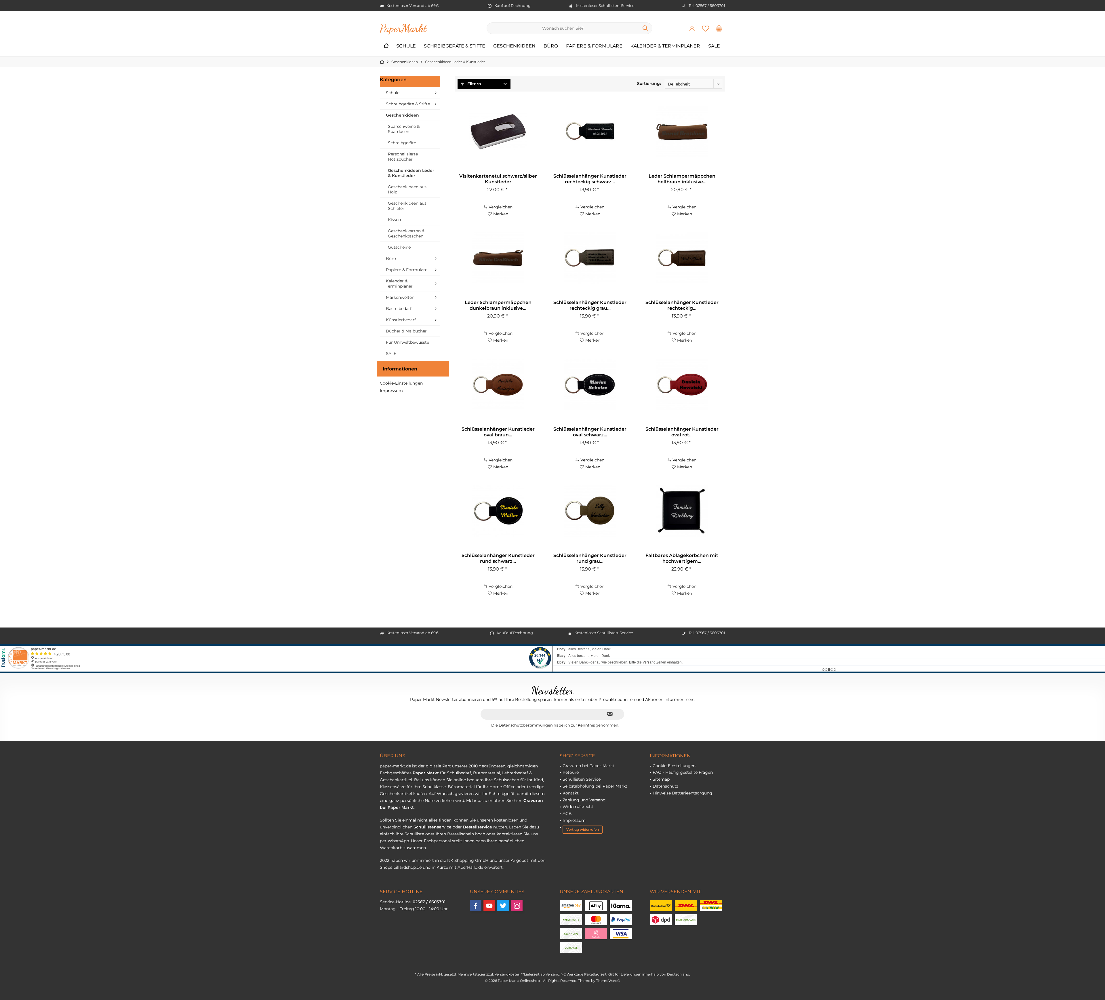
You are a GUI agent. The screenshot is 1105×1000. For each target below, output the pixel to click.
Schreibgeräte (402, 142)
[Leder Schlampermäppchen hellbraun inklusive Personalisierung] (682, 131)
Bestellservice (477, 827)
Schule (392, 92)
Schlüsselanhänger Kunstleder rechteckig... (682, 305)
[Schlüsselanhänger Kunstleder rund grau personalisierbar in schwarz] (590, 511)
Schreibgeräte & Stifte (408, 104)
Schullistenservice (432, 827)
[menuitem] (719, 28)
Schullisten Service (582, 779)
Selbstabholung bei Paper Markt (595, 786)
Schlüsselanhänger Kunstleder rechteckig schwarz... (589, 179)
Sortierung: (649, 83)
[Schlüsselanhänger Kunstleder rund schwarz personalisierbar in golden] (498, 511)
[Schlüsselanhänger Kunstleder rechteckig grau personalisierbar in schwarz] (590, 258)
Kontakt (571, 793)
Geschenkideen (402, 115)
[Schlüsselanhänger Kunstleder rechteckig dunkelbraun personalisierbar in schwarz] (682, 258)
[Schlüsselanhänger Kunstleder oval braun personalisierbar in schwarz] (498, 384)
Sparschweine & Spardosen (404, 129)
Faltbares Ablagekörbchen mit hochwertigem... (681, 558)
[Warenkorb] (719, 28)
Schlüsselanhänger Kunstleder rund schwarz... (498, 558)
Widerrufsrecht (578, 806)
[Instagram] (517, 905)
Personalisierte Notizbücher (403, 156)
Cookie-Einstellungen (401, 383)
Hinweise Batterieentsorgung (682, 793)
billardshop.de (407, 867)
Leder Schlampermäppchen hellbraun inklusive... (682, 179)
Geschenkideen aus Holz (407, 189)
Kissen (394, 219)
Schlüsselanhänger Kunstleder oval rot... (682, 432)
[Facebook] (475, 905)
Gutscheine (399, 247)
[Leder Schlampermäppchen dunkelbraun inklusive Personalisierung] (498, 258)
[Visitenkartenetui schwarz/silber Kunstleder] (498, 131)
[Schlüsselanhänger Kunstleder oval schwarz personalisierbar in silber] (590, 384)
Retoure (571, 772)
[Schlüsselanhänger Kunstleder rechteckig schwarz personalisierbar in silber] (590, 131)
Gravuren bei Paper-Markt (588, 765)
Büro (391, 258)
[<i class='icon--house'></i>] (386, 46)
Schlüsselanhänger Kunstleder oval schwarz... (589, 432)
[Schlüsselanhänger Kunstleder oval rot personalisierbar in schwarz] (682, 384)
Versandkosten (507, 974)
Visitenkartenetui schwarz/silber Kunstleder (498, 179)
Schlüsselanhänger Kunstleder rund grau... (589, 558)
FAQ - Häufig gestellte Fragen (683, 772)
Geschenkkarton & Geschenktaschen (406, 233)
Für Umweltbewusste (407, 342)
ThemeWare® (608, 980)
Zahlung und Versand (584, 800)
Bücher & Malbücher (406, 331)
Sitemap (661, 779)
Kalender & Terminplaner (399, 283)
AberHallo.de (470, 867)
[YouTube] (489, 905)
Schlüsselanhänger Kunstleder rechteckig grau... (589, 305)
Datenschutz (665, 786)
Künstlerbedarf (401, 319)
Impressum (391, 390)
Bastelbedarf (398, 308)
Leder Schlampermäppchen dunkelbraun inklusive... (498, 305)
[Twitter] (503, 905)
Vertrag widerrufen (582, 829)
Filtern (473, 83)
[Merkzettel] (706, 28)
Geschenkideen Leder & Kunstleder (411, 173)
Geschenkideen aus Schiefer (407, 206)
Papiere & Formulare (406, 269)
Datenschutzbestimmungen (526, 725)
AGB (567, 813)
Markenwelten (400, 297)
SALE (391, 353)
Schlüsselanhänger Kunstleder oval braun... (498, 432)
